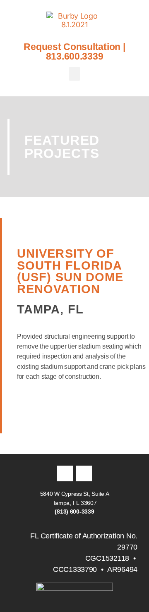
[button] (74, 74)
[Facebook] (65, 473)
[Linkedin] (84, 473)
